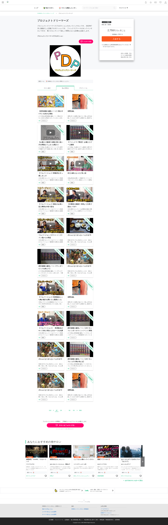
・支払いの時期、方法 (125, 53)
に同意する (117, 34)
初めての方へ (50, 8)
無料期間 (101, 476)
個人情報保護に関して (77, 519)
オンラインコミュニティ (81, 476)
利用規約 (114, 34)
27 (56, 410)
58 (69, 410)
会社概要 (51, 519)
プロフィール (83, 88)
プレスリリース (59, 519)
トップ (36, 8)
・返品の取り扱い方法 (125, 57)
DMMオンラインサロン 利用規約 (80, 509)
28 (61, 410)
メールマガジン (105, 509)
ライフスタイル (126, 476)
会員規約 (67, 519)
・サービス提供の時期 (125, 55)
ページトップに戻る (84, 501)
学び (52, 476)
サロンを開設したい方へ (68, 8)
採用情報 (117, 519)
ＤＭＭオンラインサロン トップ (45, 13)
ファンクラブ (31, 476)
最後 (80, 410)
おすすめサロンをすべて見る (134, 480)
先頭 (50, 410)
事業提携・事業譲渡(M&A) (106, 519)
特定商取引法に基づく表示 (91, 519)
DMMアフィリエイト (106, 513)
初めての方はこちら (47, 509)
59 (74, 410)
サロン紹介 (47, 88)
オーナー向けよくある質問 (49, 514)
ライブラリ (65, 88)
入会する (117, 39)
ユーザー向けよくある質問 (49, 511)
